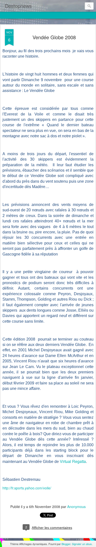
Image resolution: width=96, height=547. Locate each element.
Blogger (66, 544)
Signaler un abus (82, 544)
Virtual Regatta (73, 461)
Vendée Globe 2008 (54, 37)
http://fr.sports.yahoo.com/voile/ (26, 487)
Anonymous (76, 506)
